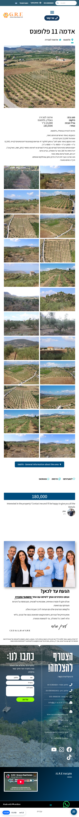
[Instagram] (61, 749)
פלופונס (66, 39)
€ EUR (6, 813)
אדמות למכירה (51, 39)
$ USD (14, 813)
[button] (52, 12)
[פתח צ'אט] (74, 812)
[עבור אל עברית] (16, 3)
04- (48, 3)
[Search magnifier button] (57, 3)
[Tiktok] (69, 757)
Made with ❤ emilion (11, 804)
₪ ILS (21, 813)
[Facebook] (69, 749)
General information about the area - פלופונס (38, 464)
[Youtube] (54, 749)
